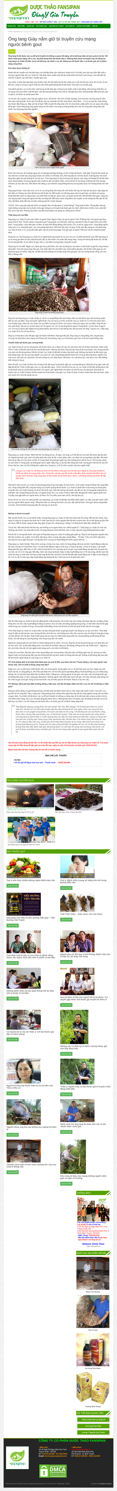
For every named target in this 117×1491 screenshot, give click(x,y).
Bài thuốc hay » (18, 31)
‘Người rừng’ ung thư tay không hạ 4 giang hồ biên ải (31, 1128)
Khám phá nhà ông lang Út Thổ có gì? (20, 812)
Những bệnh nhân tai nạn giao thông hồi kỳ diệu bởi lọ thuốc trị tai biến (30, 992)
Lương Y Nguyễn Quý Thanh (93, 1432)
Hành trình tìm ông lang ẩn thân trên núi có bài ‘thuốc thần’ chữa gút (83, 1125)
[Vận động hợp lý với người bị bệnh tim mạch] (31, 830)
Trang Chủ (11, 26)
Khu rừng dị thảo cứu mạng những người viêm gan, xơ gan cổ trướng (83, 1177)
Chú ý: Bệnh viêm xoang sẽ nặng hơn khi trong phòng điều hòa (83, 881)
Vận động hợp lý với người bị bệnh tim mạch (24, 845)
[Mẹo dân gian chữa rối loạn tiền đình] (79, 797)
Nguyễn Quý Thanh (56, 26)
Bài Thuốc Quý (41, 26)
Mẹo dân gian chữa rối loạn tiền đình (68, 812)
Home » (10, 31)
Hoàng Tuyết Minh (83, 26)
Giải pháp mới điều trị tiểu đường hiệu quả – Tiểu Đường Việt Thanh (31, 919)
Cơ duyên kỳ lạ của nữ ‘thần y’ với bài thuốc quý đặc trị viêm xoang (30, 1033)
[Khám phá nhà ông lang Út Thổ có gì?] (30, 797)
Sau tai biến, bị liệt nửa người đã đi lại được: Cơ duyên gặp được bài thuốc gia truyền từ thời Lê (84, 998)
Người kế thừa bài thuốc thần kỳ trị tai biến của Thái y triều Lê (30, 1086)
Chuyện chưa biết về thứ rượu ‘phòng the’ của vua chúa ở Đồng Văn (31, 1165)
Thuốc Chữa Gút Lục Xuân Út (93, 1420)
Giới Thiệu (21, 26)
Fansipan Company (105, 1483)
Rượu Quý (30, 26)
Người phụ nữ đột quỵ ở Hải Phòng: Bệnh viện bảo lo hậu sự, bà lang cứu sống (85, 955)
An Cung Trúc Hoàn (93, 1426)
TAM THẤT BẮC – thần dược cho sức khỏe (81, 914)
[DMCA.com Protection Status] (54, 1471)
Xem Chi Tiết (12, 886)
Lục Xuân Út (70, 26)
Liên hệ (95, 26)
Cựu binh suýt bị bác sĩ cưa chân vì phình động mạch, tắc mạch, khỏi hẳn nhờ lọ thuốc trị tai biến (31, 956)
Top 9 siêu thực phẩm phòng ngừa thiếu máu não (31, 880)
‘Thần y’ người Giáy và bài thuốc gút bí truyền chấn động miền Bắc (85, 1087)
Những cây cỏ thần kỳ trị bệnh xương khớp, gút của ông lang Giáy (83, 1047)
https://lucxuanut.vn (93, 1246)
